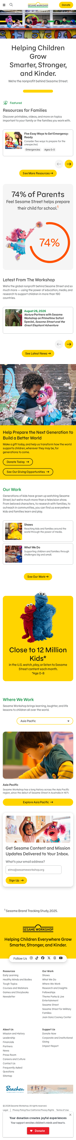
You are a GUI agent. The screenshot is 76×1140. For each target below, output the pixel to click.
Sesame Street (50, 1004)
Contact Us (9, 1063)
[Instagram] (31, 958)
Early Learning (10, 975)
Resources (9, 971)
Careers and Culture (14, 1059)
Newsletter (9, 996)
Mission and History (14, 1033)
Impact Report (50, 1046)
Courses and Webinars (15, 988)
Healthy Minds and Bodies (17, 979)
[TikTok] (37, 958)
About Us (8, 1029)
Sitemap (7, 1075)
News (6, 1050)
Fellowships (48, 992)
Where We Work (51, 983)
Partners (8, 1046)
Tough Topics (10, 983)
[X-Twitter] (49, 958)
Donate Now (49, 1033)
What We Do (49, 979)
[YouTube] (61, 958)
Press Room (9, 1054)
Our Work (48, 971)
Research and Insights (54, 988)
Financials (8, 1042)
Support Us (48, 1029)
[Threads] (54, 958)
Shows (46, 975)
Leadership (9, 1037)
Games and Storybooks (16, 992)
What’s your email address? (25, 862)
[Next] (69, 164)
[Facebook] (42, 958)
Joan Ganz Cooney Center (56, 1017)
